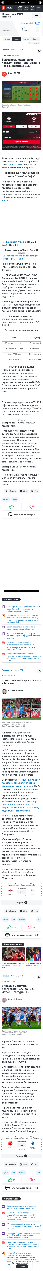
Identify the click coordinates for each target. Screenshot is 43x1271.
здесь (5, 200)
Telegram (12, 491)
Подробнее (24, 1263)
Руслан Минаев (15, 690)
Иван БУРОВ (14, 73)
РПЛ (21, 50)
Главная (5, 50)
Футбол (14, 50)
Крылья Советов (32, 1147)
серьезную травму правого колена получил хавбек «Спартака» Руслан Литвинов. (21, 782)
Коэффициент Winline (14, 241)
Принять (22, 1266)
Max (36, 491)
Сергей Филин (15, 999)
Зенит (33, 894)
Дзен (25, 491)
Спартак (10, 894)
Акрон (10, 1147)
